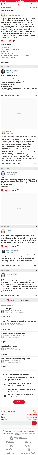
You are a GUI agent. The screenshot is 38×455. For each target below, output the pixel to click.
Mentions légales (24, 433)
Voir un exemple (32, 414)
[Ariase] (10, 453)
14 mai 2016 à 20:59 (10, 133)
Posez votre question (25, 300)
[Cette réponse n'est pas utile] (18, 95)
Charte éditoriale (21, 430)
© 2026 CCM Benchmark (19, 434)
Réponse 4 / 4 (5, 270)
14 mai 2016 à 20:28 (10, 174)
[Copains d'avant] (10, 449)
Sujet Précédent (7, 7)
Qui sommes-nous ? (7, 430)
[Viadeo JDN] (28, 449)
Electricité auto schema (8, 57)
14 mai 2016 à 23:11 (10, 252)
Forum (6, 4)
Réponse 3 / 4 (5, 226)
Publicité (28, 430)
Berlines (32, 4)
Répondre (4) (7, 41)
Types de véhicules (23, 4)
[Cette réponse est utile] (13, 95)
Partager (17, 41)
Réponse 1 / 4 (5, 66)
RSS (14, 431)
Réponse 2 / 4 (5, 168)
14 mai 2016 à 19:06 (10, 72)
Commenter (7, 95)
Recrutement (19, 431)
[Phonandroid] (28, 453)
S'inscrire (19, 401)
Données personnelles (29, 431)
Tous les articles (8, 431)
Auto (3, 417)
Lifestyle (4, 414)
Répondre (12, 300)
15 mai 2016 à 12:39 (19, 15)
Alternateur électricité (7, 51)
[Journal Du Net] (10, 446)
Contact (33, 430)
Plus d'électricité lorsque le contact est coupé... (15, 55)
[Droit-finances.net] (28, 446)
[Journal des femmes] (10, 442)
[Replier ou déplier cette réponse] (36, 66)
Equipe (14, 430)
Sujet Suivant (32, 7)
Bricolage (4, 420)
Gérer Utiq (16, 433)
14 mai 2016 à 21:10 (10, 232)
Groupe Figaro (32, 433)
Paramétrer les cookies (8, 433)
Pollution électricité (7, 53)
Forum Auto (12, 4)
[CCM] (28, 442)
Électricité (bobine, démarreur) (10, 49)
